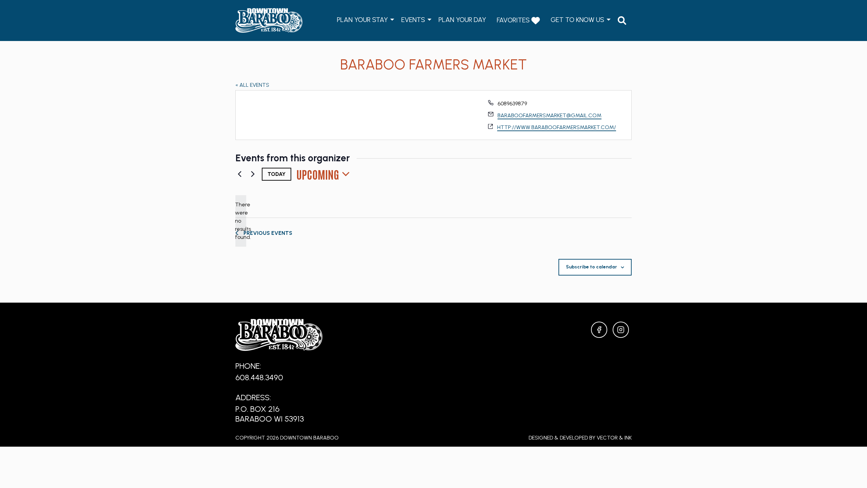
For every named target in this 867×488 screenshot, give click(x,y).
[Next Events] (253, 174)
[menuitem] (622, 20)
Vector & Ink (614, 437)
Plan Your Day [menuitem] (462, 20)
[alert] (240, 221)
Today (277, 174)
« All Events (252, 85)
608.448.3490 (259, 377)
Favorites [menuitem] (514, 20)
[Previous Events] (239, 174)
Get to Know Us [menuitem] (577, 20)
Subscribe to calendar (591, 267)
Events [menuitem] (413, 20)
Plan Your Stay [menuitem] (362, 20)
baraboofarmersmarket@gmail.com (549, 115)
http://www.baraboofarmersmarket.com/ (556, 127)
